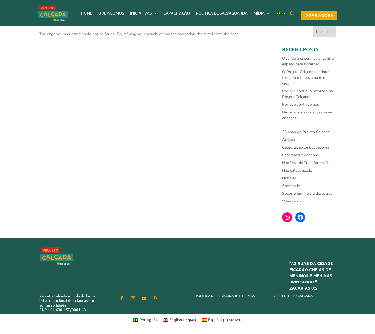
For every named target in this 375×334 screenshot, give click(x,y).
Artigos (288, 139)
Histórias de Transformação (306, 162)
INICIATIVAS (141, 13)
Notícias (289, 178)
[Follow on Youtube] (143, 298)
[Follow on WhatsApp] (154, 298)
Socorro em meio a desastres (307, 193)
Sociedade (291, 185)
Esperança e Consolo (300, 155)
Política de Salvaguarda (222, 13)
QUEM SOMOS (111, 13)
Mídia (259, 13)
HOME (86, 13)
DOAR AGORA (319, 15)
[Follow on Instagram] (132, 298)
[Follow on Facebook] (121, 298)
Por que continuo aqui (301, 104)
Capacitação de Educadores (305, 147)
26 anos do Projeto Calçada (305, 132)
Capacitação (176, 13)
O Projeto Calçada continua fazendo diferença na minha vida (305, 77)
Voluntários (292, 201)
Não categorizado (297, 170)
